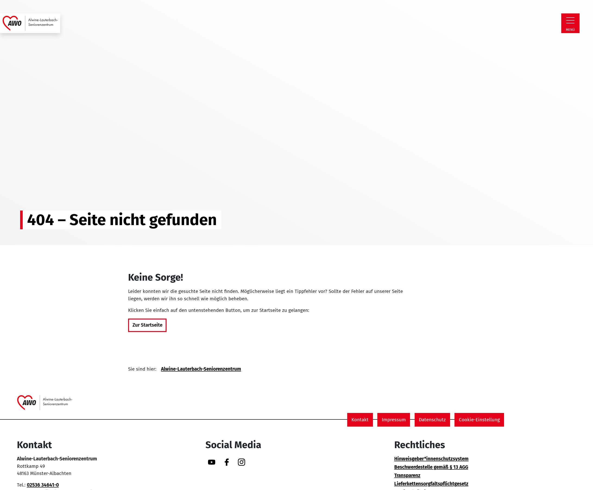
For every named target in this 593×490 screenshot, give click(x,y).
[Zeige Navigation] (570, 20)
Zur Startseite (147, 325)
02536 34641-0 (43, 485)
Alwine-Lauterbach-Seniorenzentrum (201, 369)
